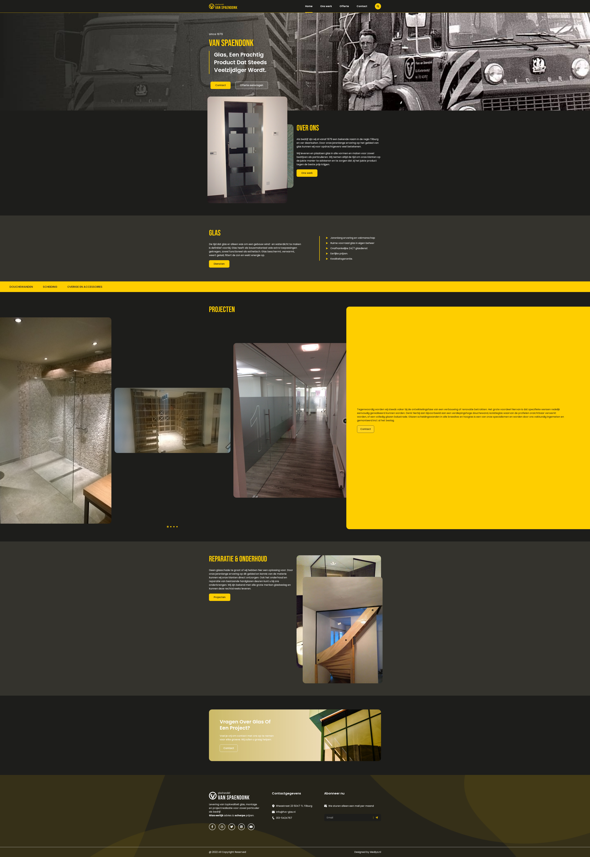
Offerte (344, 6)
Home (309, 6)
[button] (345, 421)
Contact (362, 6)
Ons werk (326, 6)
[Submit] (377, 817)
